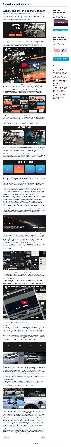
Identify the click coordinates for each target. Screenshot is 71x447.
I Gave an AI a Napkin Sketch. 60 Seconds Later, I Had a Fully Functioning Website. (60, 82)
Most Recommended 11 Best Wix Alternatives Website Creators (60, 72)
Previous (6, 437)
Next (43, 437)
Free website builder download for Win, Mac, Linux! (61, 59)
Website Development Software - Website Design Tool (60, 75)
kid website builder (15, 19)
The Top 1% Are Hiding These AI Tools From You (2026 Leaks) (60, 88)
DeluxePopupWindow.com (17, 4)
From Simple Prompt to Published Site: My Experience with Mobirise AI (59, 92)
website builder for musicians (26, 85)
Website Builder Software (59, 38)
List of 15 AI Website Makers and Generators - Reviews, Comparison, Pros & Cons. (60, 69)
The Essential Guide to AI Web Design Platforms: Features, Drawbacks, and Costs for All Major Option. (59, 96)
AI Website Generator (60, 11)
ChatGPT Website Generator (60, 30)
